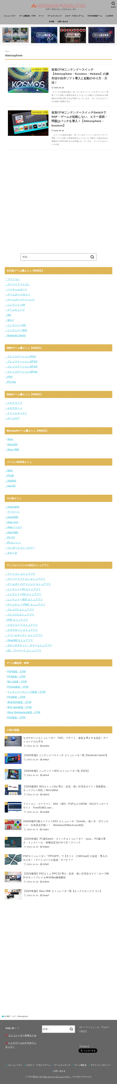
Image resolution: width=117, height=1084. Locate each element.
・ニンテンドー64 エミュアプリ (23, 589)
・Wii (8, 315)
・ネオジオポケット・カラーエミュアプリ (28, 645)
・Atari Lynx (11, 522)
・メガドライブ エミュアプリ (21, 624)
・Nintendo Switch (15, 335)
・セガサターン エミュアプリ (21, 630)
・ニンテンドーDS (15, 325)
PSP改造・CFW (16, 671)
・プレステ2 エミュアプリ (19, 614)
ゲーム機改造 (80, 1065)
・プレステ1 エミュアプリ (19, 609)
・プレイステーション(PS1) (20, 356)
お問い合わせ (63, 21)
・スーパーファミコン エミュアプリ (25, 578)
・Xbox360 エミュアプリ (19, 640)
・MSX (9, 470)
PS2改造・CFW (16, 717)
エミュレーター (10, 16)
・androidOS (12, 506)
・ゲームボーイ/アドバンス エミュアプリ (28, 584)
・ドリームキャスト (16, 413)
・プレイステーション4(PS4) (21, 371)
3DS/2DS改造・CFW (19, 702)
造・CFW (20, 697)
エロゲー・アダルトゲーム (38, 1065)
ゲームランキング (54, 16)
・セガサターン (13, 408)
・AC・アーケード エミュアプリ (23, 650)
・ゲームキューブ (15, 309)
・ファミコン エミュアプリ (20, 573)
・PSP (8, 376)
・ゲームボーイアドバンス (20, 299)
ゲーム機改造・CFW (27, 16)
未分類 (51, 21)
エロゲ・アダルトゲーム (74, 16)
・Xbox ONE (12, 449)
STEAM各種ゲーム (94, 16)
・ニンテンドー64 (15, 304)
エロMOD (109, 16)
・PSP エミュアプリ (16, 619)
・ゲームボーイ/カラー (17, 294)
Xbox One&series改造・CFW (23, 712)
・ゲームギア (12, 418)
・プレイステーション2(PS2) (21, 361)
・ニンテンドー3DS (16, 330)
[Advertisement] (27, 199)
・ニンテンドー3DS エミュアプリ (24, 599)
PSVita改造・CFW (17, 686)
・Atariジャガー (14, 527)
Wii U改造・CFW (17, 681)
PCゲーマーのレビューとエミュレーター (52, 1077)
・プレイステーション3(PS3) (21, 366)
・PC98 (9, 475)
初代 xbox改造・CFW (19, 707)
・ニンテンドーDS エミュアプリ (23, 594)
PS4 (9, 697)
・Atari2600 (11, 517)
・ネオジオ (11, 552)
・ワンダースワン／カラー (20, 547)
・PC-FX (10, 537)
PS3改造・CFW (16, 676)
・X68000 (10, 480)
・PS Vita (10, 381)
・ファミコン (12, 279)
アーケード (13, 511)
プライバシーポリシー (100, 1065)
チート (41, 16)
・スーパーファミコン (17, 284)
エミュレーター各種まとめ (22, 1035)
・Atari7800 (11, 532)
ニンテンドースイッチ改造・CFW (26, 691)
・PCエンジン (13, 542)
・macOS (10, 485)
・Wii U (9, 320)
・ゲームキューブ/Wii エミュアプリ (25, 604)
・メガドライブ (13, 402)
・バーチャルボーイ (16, 289)
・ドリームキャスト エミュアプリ (24, 635)
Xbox (10, 439)
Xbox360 (12, 444)
